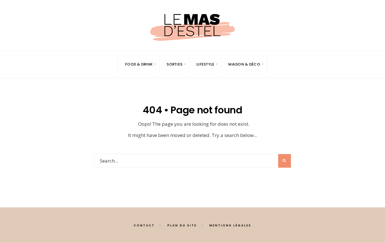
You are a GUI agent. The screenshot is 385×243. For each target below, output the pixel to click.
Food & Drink (138, 64)
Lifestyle (205, 64)
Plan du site (182, 225)
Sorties (174, 64)
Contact (144, 225)
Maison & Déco (244, 64)
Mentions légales (230, 225)
